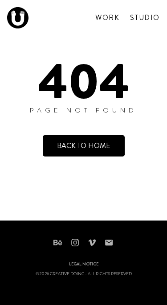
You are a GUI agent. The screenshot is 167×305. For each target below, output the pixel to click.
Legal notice (83, 264)
